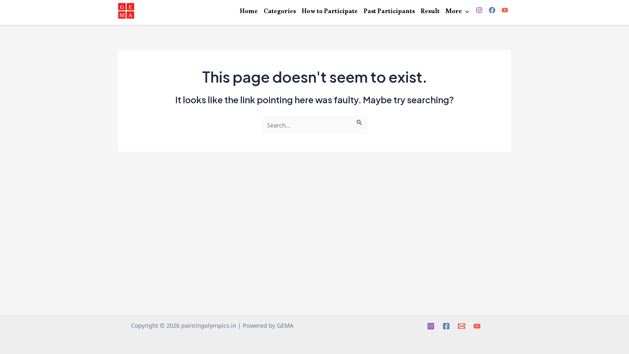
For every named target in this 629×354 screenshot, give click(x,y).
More (454, 11)
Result (430, 11)
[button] (465, 12)
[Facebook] (492, 10)
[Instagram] (479, 10)
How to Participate (330, 11)
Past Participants (389, 11)
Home (249, 11)
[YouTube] (505, 10)
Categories (280, 11)
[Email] (461, 326)
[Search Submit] (359, 121)
